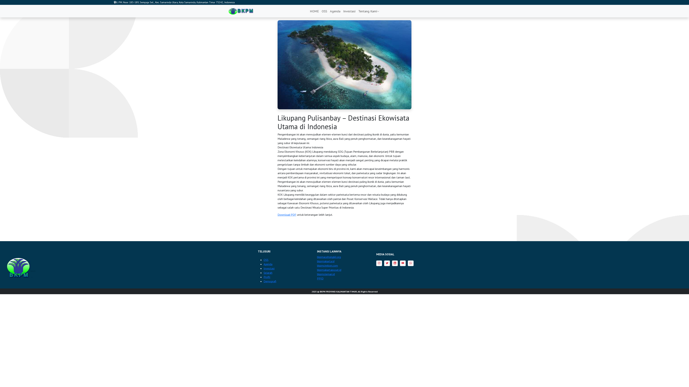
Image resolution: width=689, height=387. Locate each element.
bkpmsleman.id (326, 274)
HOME (314, 11)
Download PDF (287, 214)
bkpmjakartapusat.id (329, 270)
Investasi (349, 11)
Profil (267, 277)
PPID (320, 278)
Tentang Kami (367, 11)
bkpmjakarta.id (325, 261)
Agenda (335, 11)
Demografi (270, 281)
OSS (324, 11)
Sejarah (268, 272)
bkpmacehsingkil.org (329, 257)
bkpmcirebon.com (327, 265)
